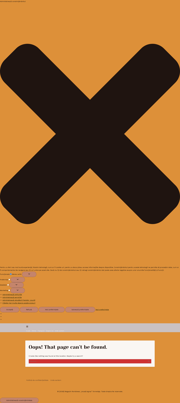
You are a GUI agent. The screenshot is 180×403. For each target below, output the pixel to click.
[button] (90, 134)
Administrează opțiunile (12, 295)
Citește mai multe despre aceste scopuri (18, 303)
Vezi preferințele (51, 310)
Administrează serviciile (12, 297)
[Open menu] (27, 326)
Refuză (29, 310)
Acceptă (9, 310)
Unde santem (55, 380)
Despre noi (49, 331)
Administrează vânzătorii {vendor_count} (18, 300)
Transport (41, 331)
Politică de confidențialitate (37, 380)
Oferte (34, 331)
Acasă (28, 331)
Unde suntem (59, 331)
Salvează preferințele (80, 310)
